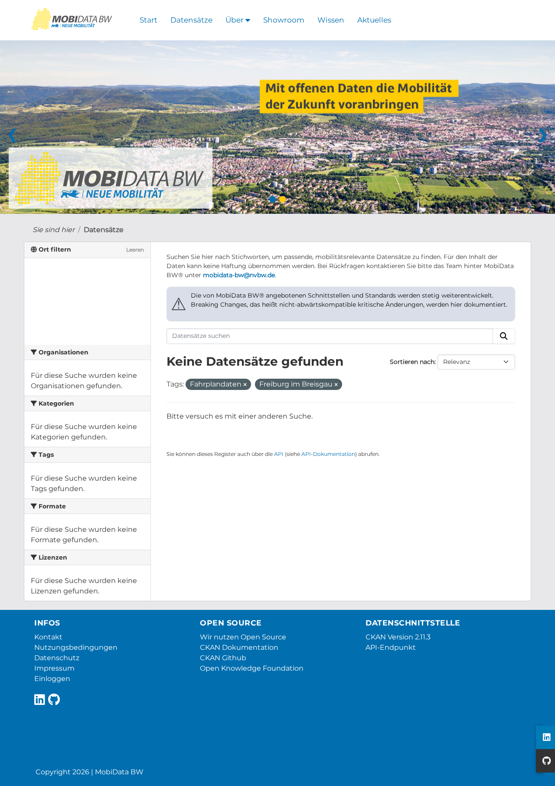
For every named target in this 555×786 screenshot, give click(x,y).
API (279, 454)
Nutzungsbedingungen (76, 647)
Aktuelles (374, 20)
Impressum (54, 668)
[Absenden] (504, 336)
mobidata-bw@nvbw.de (239, 275)
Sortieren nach (412, 362)
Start (148, 20)
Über (235, 20)
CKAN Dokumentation (239, 647)
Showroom (283, 20)
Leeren (135, 249)
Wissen (330, 20)
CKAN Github (223, 658)
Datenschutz (56, 658)
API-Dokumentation (328, 454)
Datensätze (191, 20)
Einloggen (52, 679)
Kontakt (48, 637)
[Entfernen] (245, 385)
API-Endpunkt (391, 647)
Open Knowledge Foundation (252, 668)
